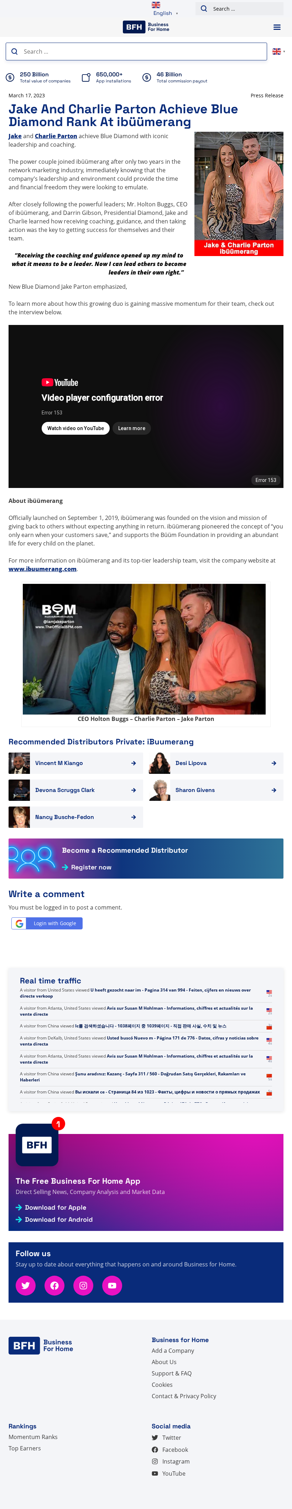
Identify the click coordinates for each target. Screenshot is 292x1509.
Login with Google (55, 923)
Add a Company (173, 1351)
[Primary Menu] (277, 27)
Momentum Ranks (33, 1437)
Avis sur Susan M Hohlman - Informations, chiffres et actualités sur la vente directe (136, 1011)
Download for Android (59, 1219)
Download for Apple (55, 1207)
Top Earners (25, 1448)
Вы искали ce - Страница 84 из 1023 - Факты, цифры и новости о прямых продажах (167, 1092)
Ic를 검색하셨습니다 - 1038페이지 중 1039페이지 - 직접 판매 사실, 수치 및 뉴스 (150, 1026)
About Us (164, 1362)
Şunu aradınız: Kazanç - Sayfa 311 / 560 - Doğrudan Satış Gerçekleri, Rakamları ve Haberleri (133, 1077)
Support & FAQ (172, 1373)
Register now (91, 867)
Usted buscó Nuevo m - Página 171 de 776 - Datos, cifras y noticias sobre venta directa (139, 1041)
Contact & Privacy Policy (184, 1396)
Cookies (162, 1385)
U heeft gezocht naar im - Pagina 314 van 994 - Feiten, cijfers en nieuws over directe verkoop (135, 993)
